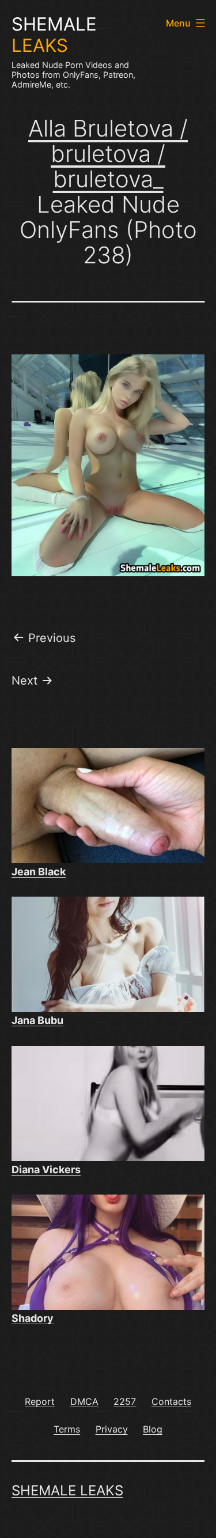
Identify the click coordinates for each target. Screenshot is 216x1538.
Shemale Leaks (67, 1490)
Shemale (54, 34)
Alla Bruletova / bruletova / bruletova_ (108, 153)
